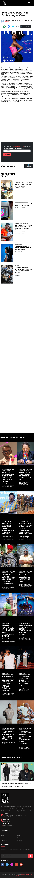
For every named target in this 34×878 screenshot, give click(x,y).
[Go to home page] (5, 802)
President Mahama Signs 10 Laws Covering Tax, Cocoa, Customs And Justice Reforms (25, 737)
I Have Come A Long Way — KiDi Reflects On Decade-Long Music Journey (8, 735)
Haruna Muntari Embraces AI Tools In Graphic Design (23, 204)
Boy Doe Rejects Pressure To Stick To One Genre (24, 578)
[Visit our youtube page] (21, 864)
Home (2, 835)
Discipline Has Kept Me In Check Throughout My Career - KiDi (25, 681)
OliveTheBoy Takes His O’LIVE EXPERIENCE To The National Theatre (23, 248)
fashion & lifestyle (19, 202)
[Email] (17, 26)
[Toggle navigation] (29, 3)
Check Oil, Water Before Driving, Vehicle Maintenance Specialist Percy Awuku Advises (23, 270)
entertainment (18, 244)
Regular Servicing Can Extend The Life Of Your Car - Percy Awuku (8, 477)
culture (26, 202)
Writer (7, 21)
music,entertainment (8, 783)
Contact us (19, 840)
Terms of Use (4, 840)
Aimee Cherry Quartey (13, 20)
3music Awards (4, 838)
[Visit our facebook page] (2, 864)
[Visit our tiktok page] (16, 864)
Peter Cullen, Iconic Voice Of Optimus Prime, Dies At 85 (25, 476)
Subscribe (7, 154)
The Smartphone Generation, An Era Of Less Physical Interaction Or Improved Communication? (23, 227)
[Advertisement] (17, 121)
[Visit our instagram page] (11, 864)
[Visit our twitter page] (7, 864)
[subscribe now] (30, 856)
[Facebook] (9, 26)
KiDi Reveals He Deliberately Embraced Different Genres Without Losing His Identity (8, 683)
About (18, 835)
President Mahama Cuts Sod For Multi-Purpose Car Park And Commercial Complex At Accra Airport (25, 528)
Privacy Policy (20, 838)
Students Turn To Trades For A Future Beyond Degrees (23, 183)
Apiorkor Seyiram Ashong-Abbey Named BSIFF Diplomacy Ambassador (8, 579)
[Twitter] (13, 26)
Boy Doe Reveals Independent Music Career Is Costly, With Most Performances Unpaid (8, 630)
